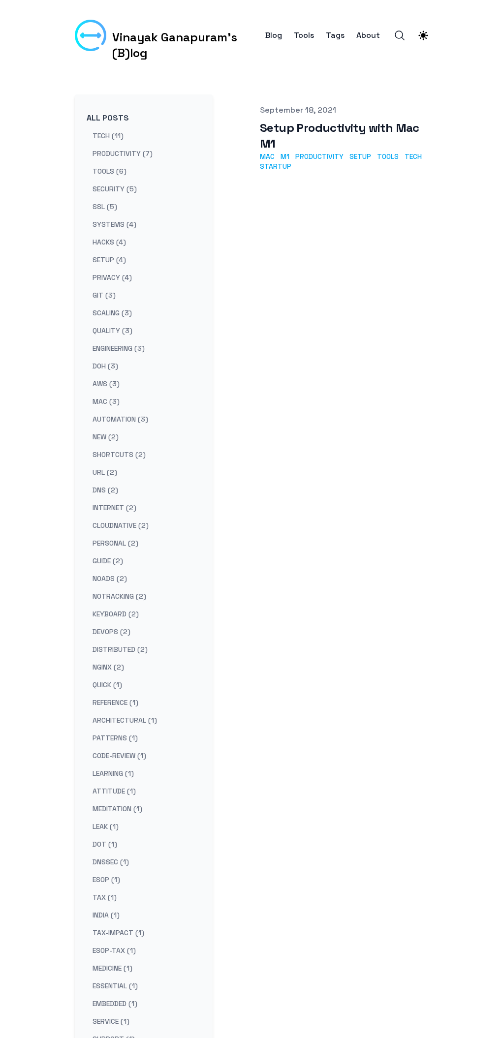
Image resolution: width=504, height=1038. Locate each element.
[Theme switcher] (423, 35)
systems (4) (114, 224)
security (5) (115, 188)
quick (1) (107, 684)
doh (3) (105, 366)
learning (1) (113, 773)
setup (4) (109, 259)
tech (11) (108, 135)
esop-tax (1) (114, 950)
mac (267, 156)
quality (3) (112, 330)
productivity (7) (123, 153)
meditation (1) (117, 808)
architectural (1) (125, 720)
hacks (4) (109, 242)
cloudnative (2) (121, 525)
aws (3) (106, 383)
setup (360, 156)
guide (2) (108, 560)
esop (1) (106, 879)
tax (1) (105, 897)
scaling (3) (112, 312)
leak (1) (106, 826)
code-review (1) (119, 755)
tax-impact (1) (118, 932)
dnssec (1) (111, 861)
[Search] (400, 35)
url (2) (105, 472)
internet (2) (114, 507)
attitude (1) (114, 791)
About (368, 35)
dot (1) (105, 844)
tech (413, 156)
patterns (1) (115, 737)
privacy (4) (112, 277)
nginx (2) (108, 667)
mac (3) (106, 401)
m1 (285, 156)
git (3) (104, 295)
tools (388, 156)
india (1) (106, 915)
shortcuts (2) (119, 454)
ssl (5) (105, 206)
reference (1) (115, 702)
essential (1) (115, 985)
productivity (319, 156)
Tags (335, 35)
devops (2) (111, 631)
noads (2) (110, 578)
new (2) (106, 436)
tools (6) (109, 171)
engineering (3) (119, 348)
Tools (304, 35)
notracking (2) (119, 596)
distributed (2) (120, 649)
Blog (273, 35)
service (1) (111, 1021)
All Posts (108, 118)
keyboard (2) (116, 614)
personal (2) (115, 543)
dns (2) (105, 490)
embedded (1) (115, 1003)
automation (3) (120, 419)
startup (275, 166)
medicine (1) (112, 968)
